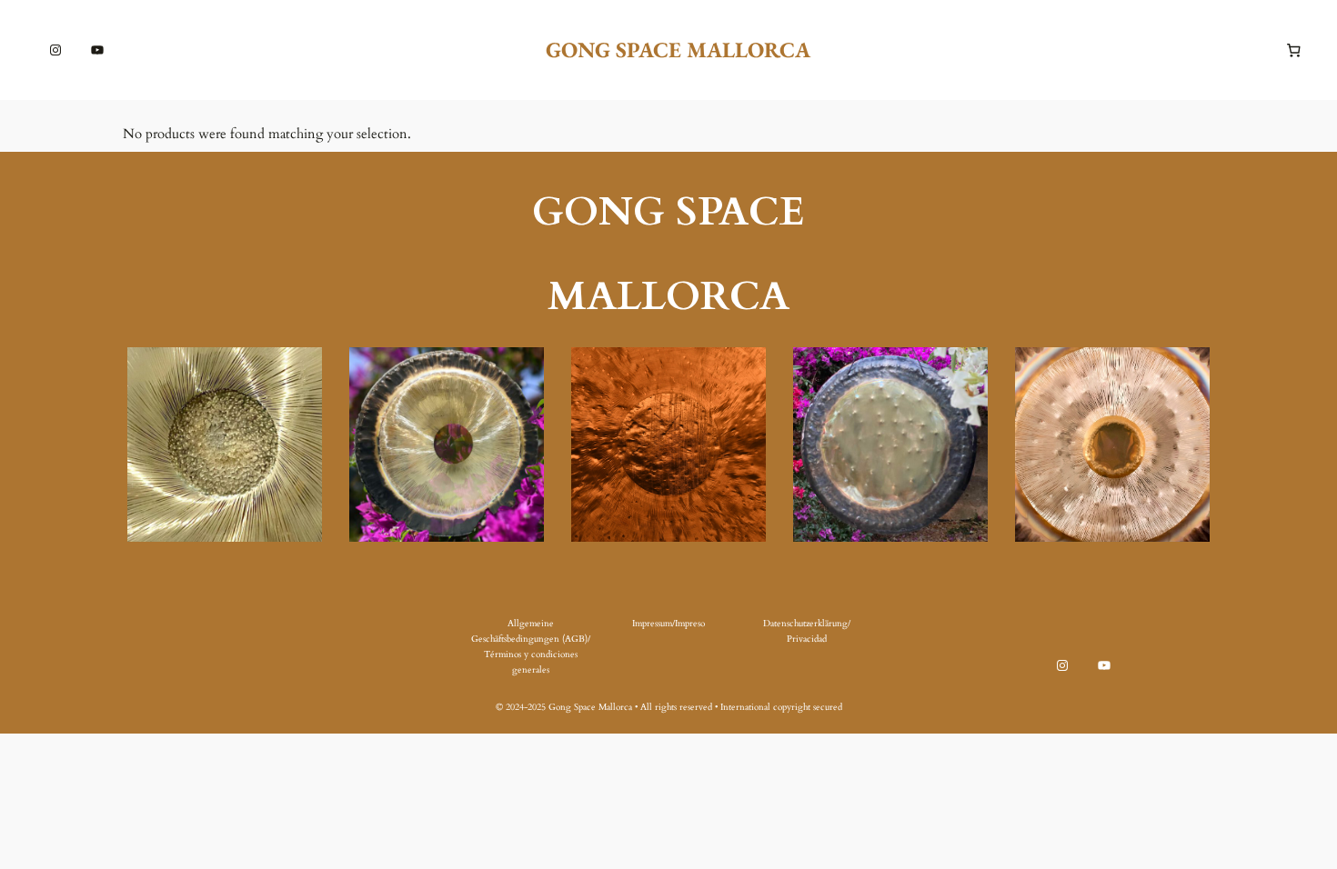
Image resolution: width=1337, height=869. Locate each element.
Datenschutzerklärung (805, 623)
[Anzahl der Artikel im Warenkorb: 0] (1294, 50)
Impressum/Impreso (668, 623)
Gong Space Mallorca (678, 49)
